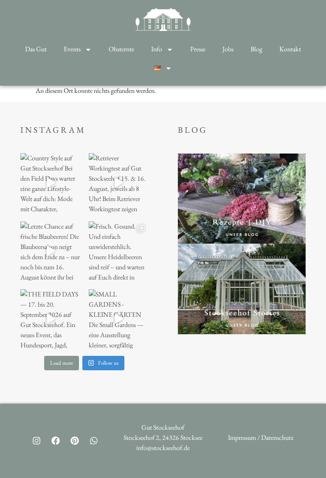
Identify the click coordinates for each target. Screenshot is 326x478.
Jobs (227, 49)
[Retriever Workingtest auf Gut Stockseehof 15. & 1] (118, 182)
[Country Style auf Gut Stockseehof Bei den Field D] (50, 182)
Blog (256, 49)
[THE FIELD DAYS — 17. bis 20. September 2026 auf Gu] (50, 319)
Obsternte (121, 49)
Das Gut (36, 49)
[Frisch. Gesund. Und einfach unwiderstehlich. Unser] (118, 251)
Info (156, 49)
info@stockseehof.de (163, 447)
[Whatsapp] (93, 440)
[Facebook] (55, 440)
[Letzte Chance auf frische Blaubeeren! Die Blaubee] (50, 251)
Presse (197, 49)
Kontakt (290, 49)
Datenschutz (277, 437)
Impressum (242, 437)
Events (72, 49)
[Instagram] (36, 440)
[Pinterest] (74, 440)
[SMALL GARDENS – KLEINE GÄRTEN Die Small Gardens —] (118, 319)
